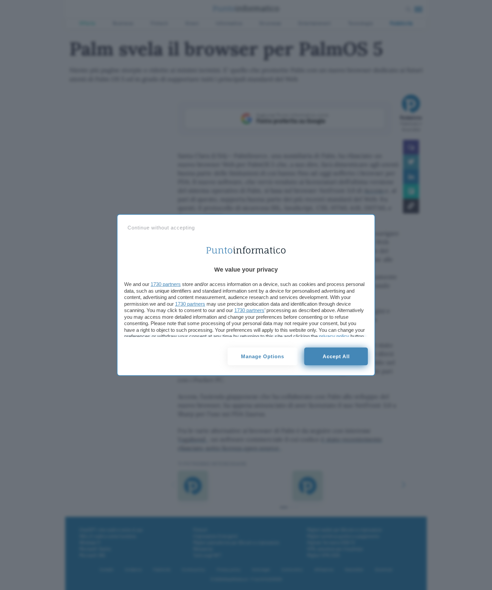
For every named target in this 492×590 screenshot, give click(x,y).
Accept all (336, 356)
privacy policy (334, 336)
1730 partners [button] (166, 284)
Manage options (262, 356)
